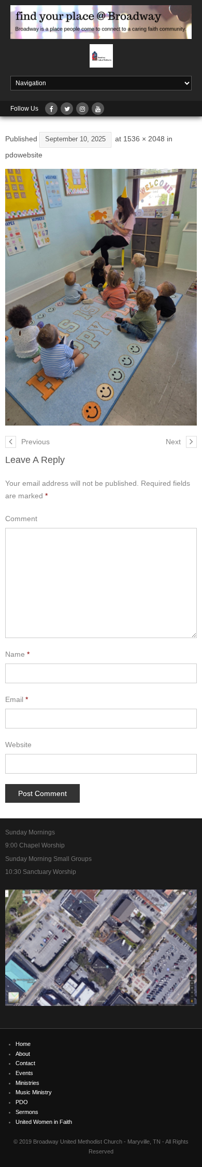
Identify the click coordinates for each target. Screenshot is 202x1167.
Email (16, 699)
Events (24, 1073)
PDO (22, 1102)
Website (18, 744)
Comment (21, 518)
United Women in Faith (44, 1122)
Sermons (27, 1112)
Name (17, 654)
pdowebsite (23, 155)
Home (23, 1044)
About (23, 1054)
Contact (25, 1063)
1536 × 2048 (144, 139)
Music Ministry (34, 1092)
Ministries (27, 1083)
